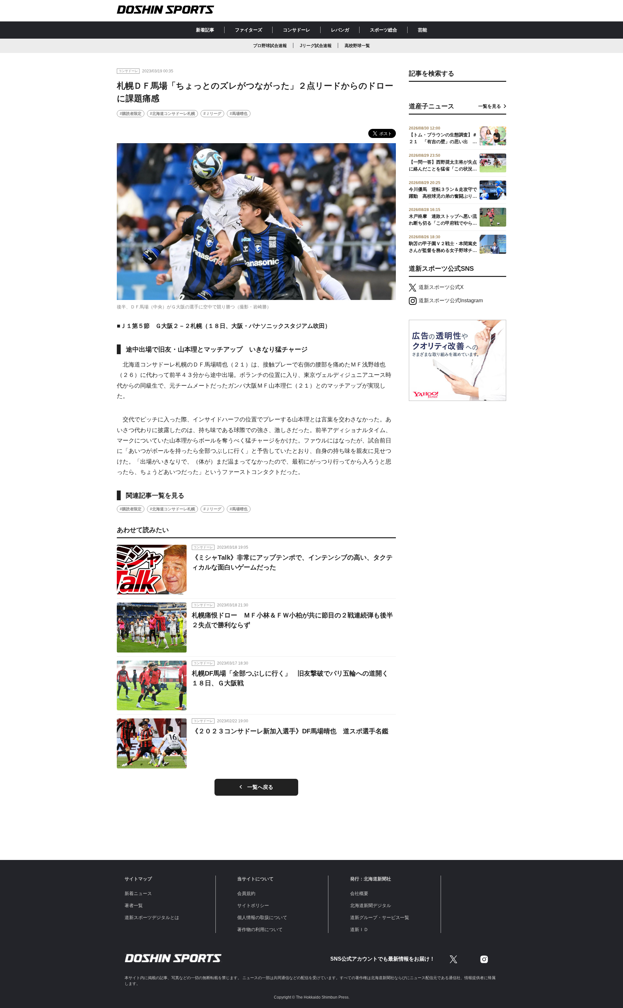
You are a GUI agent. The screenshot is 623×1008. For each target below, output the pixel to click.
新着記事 (205, 29)
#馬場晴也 (239, 113)
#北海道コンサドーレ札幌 (172, 113)
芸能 (422, 29)
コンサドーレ (296, 29)
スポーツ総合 (383, 29)
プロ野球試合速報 (270, 45)
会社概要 (359, 893)
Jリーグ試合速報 (316, 45)
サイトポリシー (253, 905)
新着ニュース (138, 893)
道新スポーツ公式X (441, 287)
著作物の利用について (260, 929)
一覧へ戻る (260, 787)
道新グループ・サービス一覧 (379, 917)
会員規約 (246, 893)
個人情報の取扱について (262, 917)
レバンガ (340, 29)
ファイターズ (248, 29)
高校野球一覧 (357, 45)
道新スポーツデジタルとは (152, 917)
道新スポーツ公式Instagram (451, 300)
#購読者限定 (130, 113)
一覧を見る (489, 106)
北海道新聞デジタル (370, 905)
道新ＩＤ (359, 929)
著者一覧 (134, 905)
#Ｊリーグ (212, 113)
